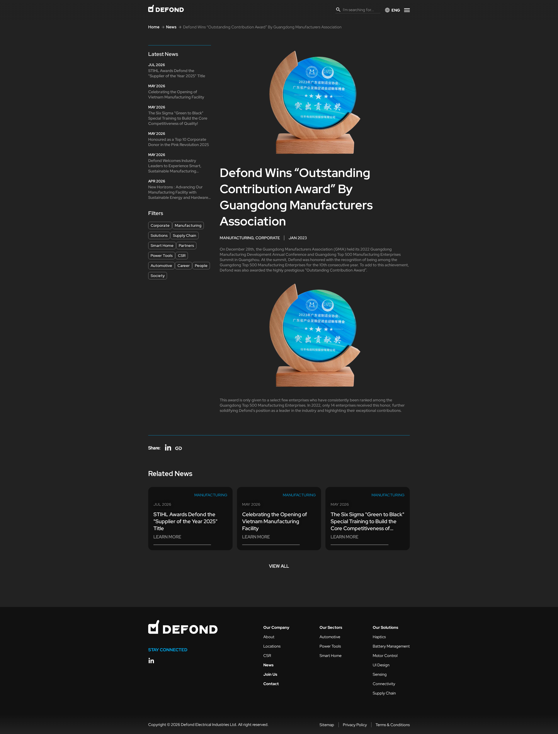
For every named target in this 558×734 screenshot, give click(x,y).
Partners (186, 245)
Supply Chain (184, 235)
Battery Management (391, 646)
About (268, 636)
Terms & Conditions (393, 724)
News (171, 26)
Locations (272, 646)
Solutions (159, 235)
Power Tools (162, 255)
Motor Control (385, 655)
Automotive (161, 265)
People (201, 265)
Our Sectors (331, 627)
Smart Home (162, 245)
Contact (271, 683)
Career (183, 265)
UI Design (381, 664)
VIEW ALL (279, 566)
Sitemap (327, 724)
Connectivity (384, 683)
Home (154, 26)
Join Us (270, 674)
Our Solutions (385, 627)
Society (158, 275)
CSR (181, 255)
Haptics (379, 636)
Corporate (160, 225)
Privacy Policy (355, 724)
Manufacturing (188, 225)
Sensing (380, 674)
